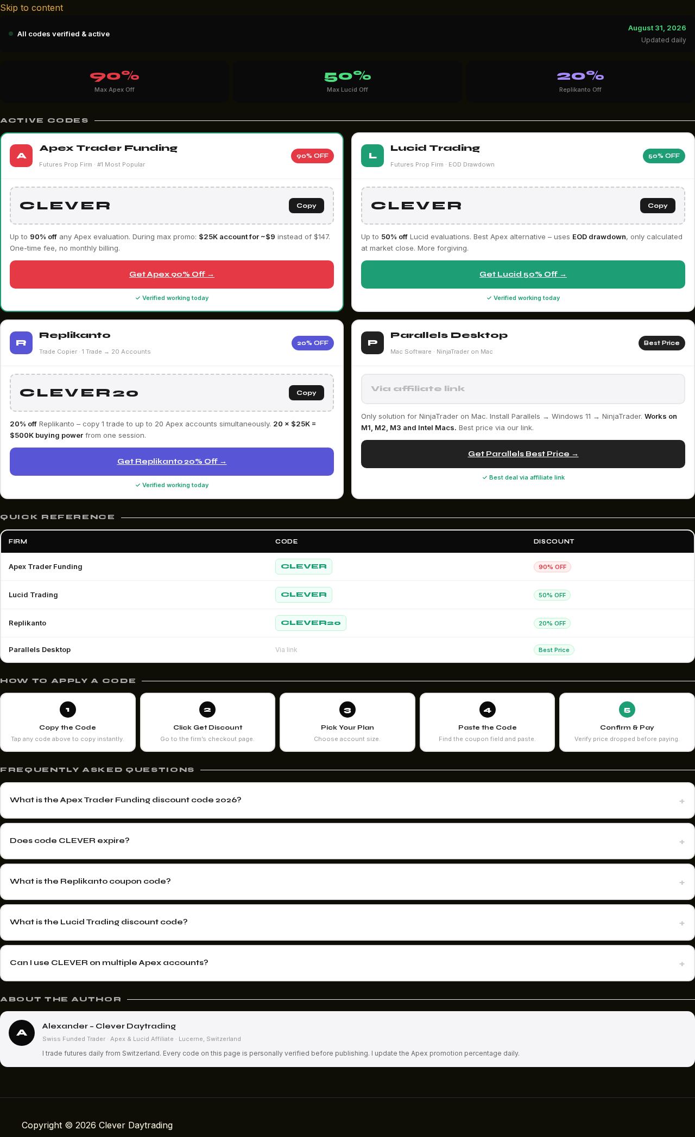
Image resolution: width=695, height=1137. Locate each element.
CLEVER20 (311, 623)
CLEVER (304, 566)
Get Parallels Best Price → (523, 453)
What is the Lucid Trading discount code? (99, 922)
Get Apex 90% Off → (171, 274)
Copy (306, 205)
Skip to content (31, 7)
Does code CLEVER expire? (70, 840)
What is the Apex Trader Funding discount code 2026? (126, 799)
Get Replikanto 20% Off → (172, 461)
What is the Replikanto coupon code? (90, 881)
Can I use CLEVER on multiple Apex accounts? (109, 962)
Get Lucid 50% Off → (523, 274)
